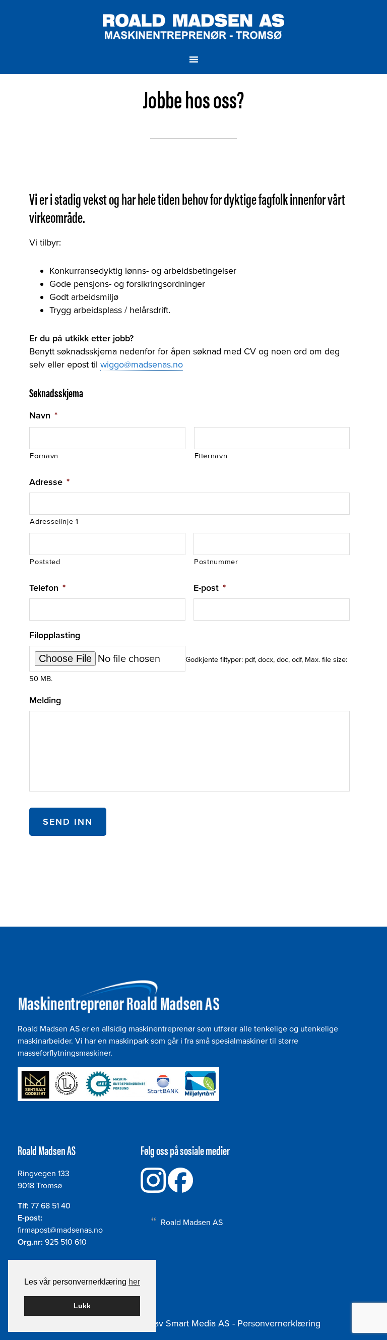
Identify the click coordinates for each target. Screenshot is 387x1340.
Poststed (45, 562)
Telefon (47, 587)
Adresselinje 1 (54, 521)
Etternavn (211, 456)
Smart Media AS (198, 1323)
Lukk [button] (82, 1306)
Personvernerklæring (278, 1323)
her (134, 1281)
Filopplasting (54, 635)
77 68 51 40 (51, 1206)
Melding (45, 700)
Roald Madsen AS (193, 27)
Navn (43, 415)
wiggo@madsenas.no (141, 364)
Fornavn (44, 456)
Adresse (49, 482)
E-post (210, 587)
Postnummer (216, 562)
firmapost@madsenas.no (60, 1230)
